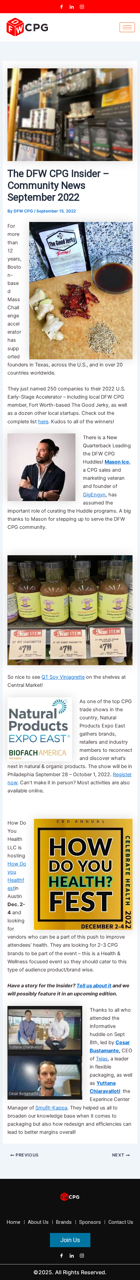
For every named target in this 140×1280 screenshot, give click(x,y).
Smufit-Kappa (51, 1108)
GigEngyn (94, 495)
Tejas (102, 1059)
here (43, 422)
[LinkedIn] (72, 7)
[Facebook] (61, 7)
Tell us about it (93, 986)
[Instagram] (82, 7)
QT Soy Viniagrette (63, 677)
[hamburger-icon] (127, 27)
